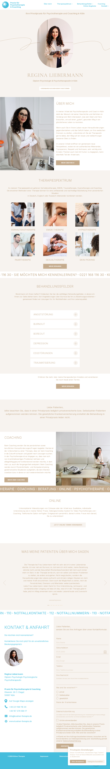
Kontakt (104, 6)
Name (58, 638)
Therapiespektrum (64, 4)
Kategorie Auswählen (95, 761)
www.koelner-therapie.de (20, 721)
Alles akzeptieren (78, 761)
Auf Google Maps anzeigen (21, 701)
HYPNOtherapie (87, 229)
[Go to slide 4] (53, 605)
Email (58, 657)
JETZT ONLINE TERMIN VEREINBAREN (68, 525)
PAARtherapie (23, 260)
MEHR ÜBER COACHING (16, 480)
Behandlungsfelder (84, 4)
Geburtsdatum (62, 648)
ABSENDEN (65, 746)
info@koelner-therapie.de (20, 716)
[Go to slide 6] (56, 605)
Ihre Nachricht (62, 675)
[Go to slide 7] (58, 605)
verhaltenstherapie (23, 229)
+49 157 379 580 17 (18, 711)
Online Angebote (89, 6)
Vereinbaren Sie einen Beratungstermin (55, 88)
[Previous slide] (4, 582)
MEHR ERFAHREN (55, 266)
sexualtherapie (55, 260)
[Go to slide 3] (51, 605)
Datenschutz (64, 756)
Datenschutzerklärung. (72, 741)
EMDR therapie (55, 229)
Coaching (101, 4)
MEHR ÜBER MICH (67, 163)
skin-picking (87, 260)
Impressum (44, 756)
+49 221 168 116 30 (17, 707)
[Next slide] (105, 582)
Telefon (59, 666)
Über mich (48, 4)
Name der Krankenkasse (66, 702)
